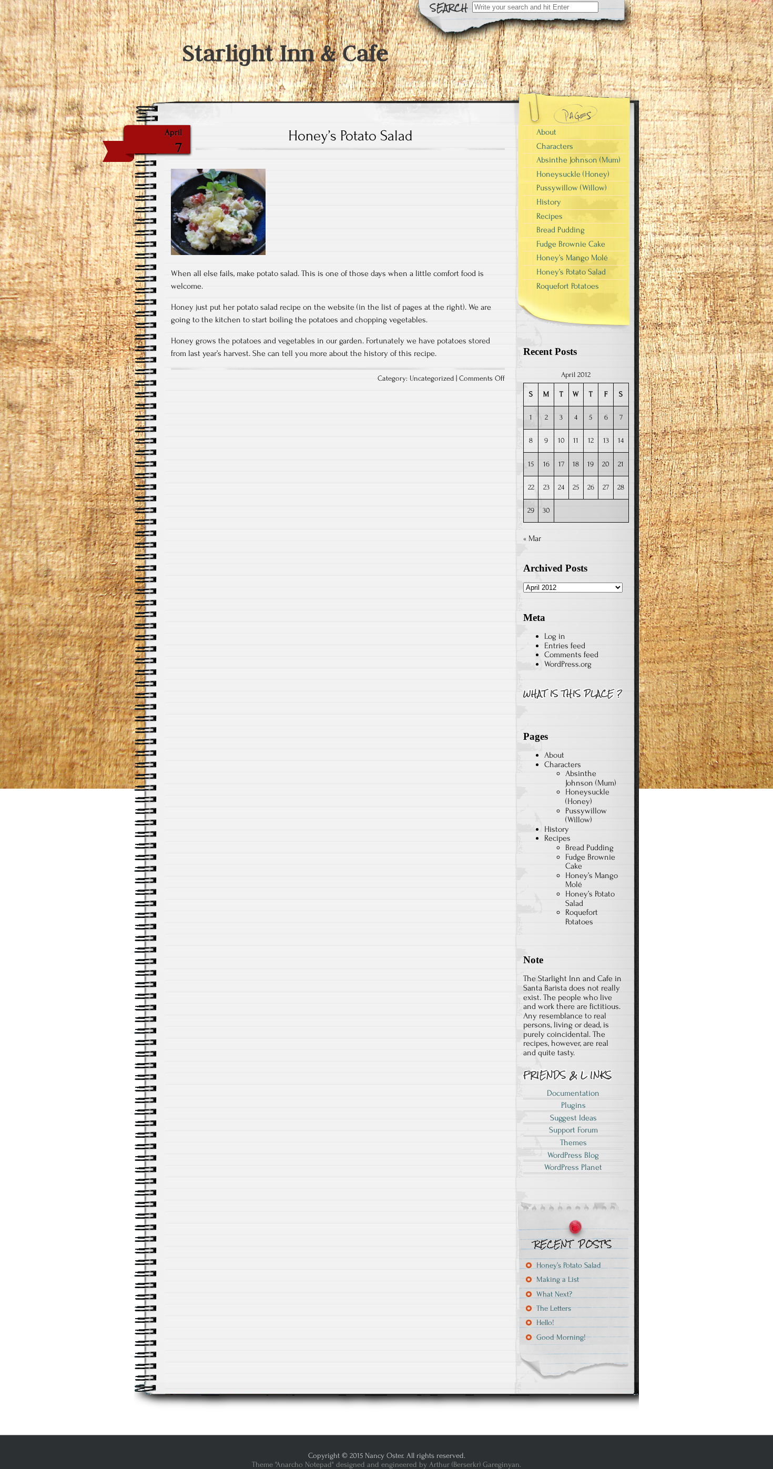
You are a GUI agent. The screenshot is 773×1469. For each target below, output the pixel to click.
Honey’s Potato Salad (350, 135)
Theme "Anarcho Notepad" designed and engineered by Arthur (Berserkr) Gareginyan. (386, 1464)
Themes (573, 1142)
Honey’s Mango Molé (572, 257)
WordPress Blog (573, 1155)
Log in (554, 636)
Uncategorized (432, 378)
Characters (554, 146)
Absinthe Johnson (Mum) (578, 160)
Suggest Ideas (573, 1118)
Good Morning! (561, 1337)
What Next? (554, 1294)
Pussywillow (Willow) (571, 187)
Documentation (573, 1093)
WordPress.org (568, 664)
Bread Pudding (560, 229)
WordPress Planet (573, 1167)
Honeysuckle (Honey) (572, 174)
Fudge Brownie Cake (570, 244)
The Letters (553, 1308)
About (546, 132)
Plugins (573, 1105)
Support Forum (573, 1130)
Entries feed (564, 645)
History (548, 202)
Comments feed (571, 654)
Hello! (545, 1322)
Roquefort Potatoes (567, 286)
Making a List (557, 1279)
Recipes (549, 216)
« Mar (532, 538)
